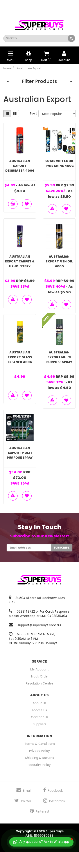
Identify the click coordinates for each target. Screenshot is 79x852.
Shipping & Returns (39, 758)
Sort (32, 113)
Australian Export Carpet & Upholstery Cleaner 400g (20, 263)
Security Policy (40, 765)
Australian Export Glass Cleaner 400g (19, 357)
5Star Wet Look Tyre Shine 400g (59, 163)
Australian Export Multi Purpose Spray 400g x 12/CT (20, 455)
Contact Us (39, 717)
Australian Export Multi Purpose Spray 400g (59, 359)
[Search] (71, 38)
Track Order (40, 676)
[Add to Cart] (13, 204)
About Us (39, 703)
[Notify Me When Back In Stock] (52, 209)
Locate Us (39, 710)
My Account (39, 669)
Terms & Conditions (39, 743)
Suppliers (39, 724)
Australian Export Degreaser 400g (19, 166)
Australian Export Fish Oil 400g (59, 261)
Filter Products (39, 81)
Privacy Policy (39, 751)
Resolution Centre (39, 683)
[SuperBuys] (39, 23)
